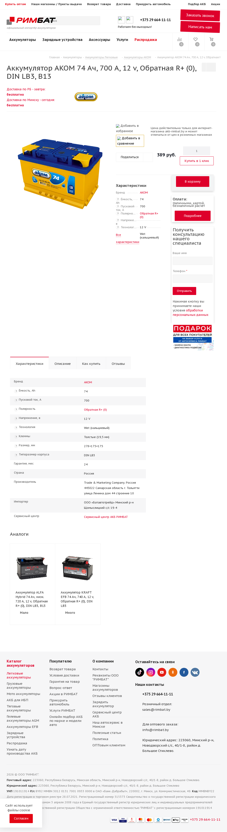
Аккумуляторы (22, 39)
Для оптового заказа (159, 724)
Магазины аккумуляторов (105, 687)
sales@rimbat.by (156, 709)
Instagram (150, 672)
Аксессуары (99, 39)
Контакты (100, 669)
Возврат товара (62, 669)
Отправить (184, 291)
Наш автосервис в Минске (107, 724)
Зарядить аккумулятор (103, 704)
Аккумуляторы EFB (22, 727)
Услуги (122, 39)
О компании (103, 661)
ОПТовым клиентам (108, 745)
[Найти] (95, 20)
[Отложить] (104, 127)
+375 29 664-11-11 (155, 20)
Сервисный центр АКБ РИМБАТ (106, 517)
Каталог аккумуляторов (20, 663)
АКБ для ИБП (17, 700)
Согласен (21, 818)
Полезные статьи (106, 733)
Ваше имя (180, 253)
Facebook (184, 672)
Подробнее (193, 216)
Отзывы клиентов (107, 696)
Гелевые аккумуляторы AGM (23, 718)
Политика (100, 739)
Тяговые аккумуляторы (19, 708)
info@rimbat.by (155, 730)
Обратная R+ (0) (149, 215)
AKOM (144, 192)
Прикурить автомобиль (59, 702)
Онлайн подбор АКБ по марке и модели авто (66, 721)
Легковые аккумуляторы (19, 675)
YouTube (161, 672)
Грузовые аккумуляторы (19, 685)
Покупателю (60, 661)
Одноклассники (172, 672)
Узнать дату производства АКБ (22, 751)
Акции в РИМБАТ (63, 694)
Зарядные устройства (62, 39)
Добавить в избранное (127, 128)
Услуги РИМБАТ (62, 710)
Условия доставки (64, 675)
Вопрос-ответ (60, 688)
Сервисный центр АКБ (107, 714)
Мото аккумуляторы (23, 694)
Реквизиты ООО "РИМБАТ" (105, 677)
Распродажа (146, 39)
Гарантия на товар (64, 681)
